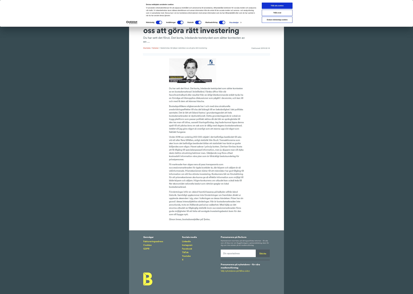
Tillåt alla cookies (277, 6)
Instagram (187, 245)
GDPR (146, 248)
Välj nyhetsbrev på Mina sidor (235, 270)
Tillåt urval (277, 13)
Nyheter (155, 48)
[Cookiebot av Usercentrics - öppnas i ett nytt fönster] (131, 22)
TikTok (185, 252)
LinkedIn (186, 241)
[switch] (180, 22)
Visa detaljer (234, 22)
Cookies (147, 245)
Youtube (186, 256)
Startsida (146, 48)
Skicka (262, 253)
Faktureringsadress (153, 241)
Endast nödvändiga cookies (277, 20)
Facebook (187, 248)
